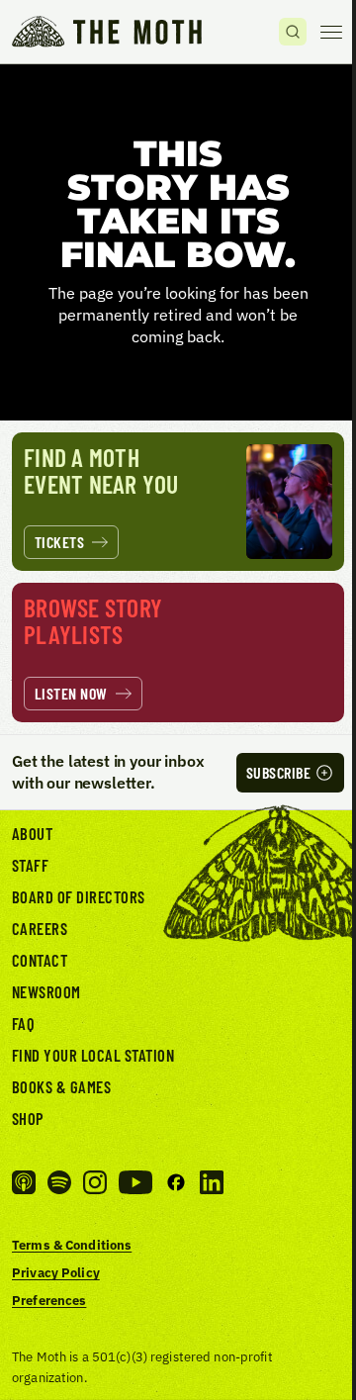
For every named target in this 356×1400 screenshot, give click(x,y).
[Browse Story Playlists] (178, 652)
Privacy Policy (56, 1272)
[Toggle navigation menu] (331, 32)
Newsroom (46, 991)
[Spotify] (59, 1182)
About (32, 833)
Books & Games (61, 1086)
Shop (28, 1118)
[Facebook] (176, 1182)
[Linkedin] (211, 1182)
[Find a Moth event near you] (178, 501)
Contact (39, 960)
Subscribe (278, 772)
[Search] (293, 32)
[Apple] (24, 1182)
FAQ (24, 1023)
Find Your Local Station (93, 1055)
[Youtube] (135, 1182)
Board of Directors (78, 896)
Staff (30, 865)
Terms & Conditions (72, 1245)
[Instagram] (95, 1182)
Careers (39, 928)
